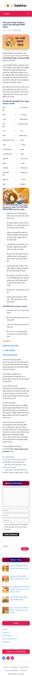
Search (5, 546)
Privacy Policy (7, 635)
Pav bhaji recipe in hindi (13, 459)
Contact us (6, 632)
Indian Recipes (10, 457)
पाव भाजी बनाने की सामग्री (18, 462)
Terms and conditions (9, 639)
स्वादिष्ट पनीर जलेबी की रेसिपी (10, 346)
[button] (27, 14)
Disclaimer (5, 642)
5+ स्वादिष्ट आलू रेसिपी (9, 350)
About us (5, 629)
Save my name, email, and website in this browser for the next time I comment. (16, 527)
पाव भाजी (15, 332)
